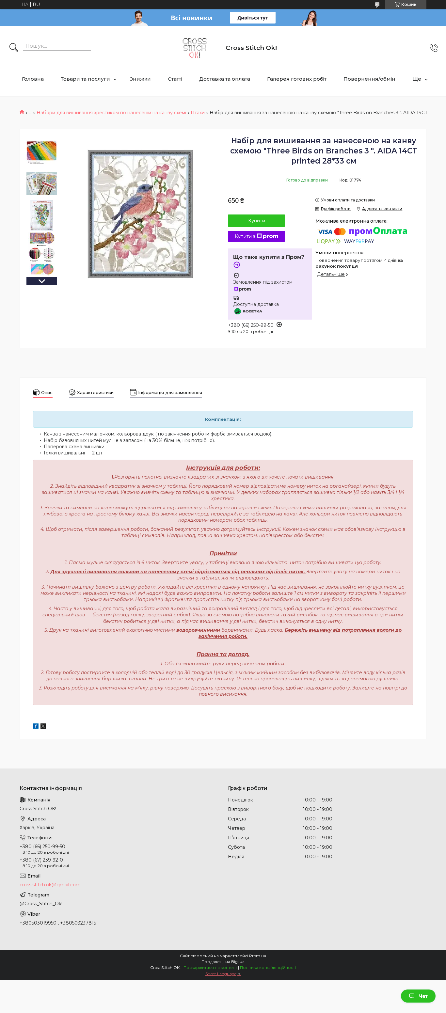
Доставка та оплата (224, 79)
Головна (33, 79)
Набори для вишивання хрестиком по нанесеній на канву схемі (111, 113)
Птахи (198, 113)
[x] (43, 727)
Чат (423, 996)
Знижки (140, 79)
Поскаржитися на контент (210, 967)
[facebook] (36, 727)
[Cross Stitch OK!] (194, 48)
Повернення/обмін (369, 79)
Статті (175, 79)
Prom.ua (257, 955)
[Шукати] (14, 48)
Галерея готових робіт (297, 79)
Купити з (245, 236)
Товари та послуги (85, 79)
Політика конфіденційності (268, 967)
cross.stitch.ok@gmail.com (50, 885)
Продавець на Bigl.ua (223, 961)
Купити (256, 221)
